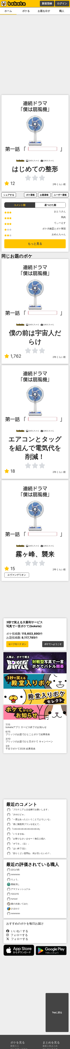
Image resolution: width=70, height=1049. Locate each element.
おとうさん (60, 211)
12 (12, 183)
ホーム (8, 10)
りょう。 (15, 879)
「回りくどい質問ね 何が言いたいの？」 (31, 853)
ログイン (62, 3)
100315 (15, 894)
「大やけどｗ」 (18, 814)
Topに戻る (57, 1012)
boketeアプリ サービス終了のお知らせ (26, 726)
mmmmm (15, 874)
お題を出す (44, 10)
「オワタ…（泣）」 (20, 843)
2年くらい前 (59, 184)
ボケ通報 (30, 195)
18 (12, 471)
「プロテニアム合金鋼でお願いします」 (30, 809)
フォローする (18, 935)
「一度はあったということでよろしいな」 (31, 819)
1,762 (15, 356)
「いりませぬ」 (18, 833)
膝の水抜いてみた (19, 903)
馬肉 (63, 217)
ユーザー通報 (60, 195)
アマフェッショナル (20, 889)
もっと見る (35, 243)
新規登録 (47, 3)
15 (12, 568)
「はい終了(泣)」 (18, 848)
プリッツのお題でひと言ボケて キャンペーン (29, 740)
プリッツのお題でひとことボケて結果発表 (28, 733)
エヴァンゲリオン (16, 574)
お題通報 (44, 195)
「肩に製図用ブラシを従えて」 (25, 824)
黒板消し (15, 884)
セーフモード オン (17, 644)
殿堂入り (14, 1046)
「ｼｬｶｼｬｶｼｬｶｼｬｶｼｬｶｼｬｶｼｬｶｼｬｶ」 (25, 829)
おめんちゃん (59, 234)
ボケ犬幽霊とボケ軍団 (54, 228)
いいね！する (18, 931)
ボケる (26, 10)
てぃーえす (60, 223)
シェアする (8, 195)
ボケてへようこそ (53, 644)
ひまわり (15, 908)
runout (14, 898)
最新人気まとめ (50, 1046)
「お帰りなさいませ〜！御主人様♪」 (28, 838)
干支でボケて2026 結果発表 (20, 747)
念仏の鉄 (15, 869)
